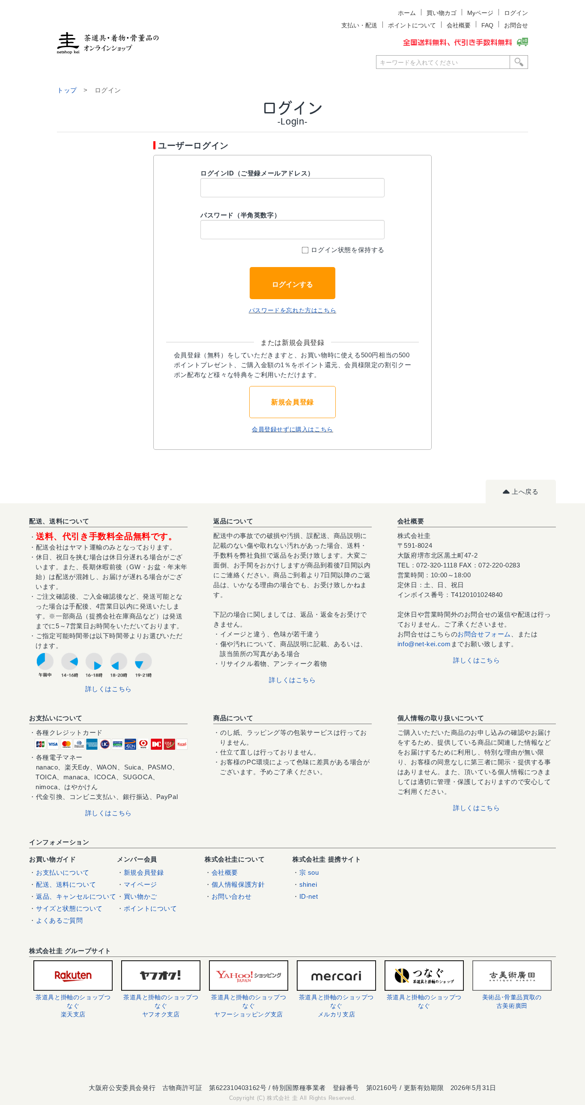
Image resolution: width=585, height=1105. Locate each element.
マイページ (140, 884)
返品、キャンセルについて (76, 896)
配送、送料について (66, 884)
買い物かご (140, 896)
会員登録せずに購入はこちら (292, 429)
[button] (292, 1056)
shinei (308, 884)
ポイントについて (150, 908)
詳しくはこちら (108, 688)
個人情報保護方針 (238, 884)
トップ (67, 90)
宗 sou (309, 872)
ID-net (308, 896)
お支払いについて (63, 872)
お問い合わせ (232, 896)
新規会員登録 (292, 402)
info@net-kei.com (424, 644)
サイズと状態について (69, 908)
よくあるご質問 (59, 920)
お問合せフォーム (484, 634)
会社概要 (225, 872)
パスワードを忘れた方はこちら (292, 310)
